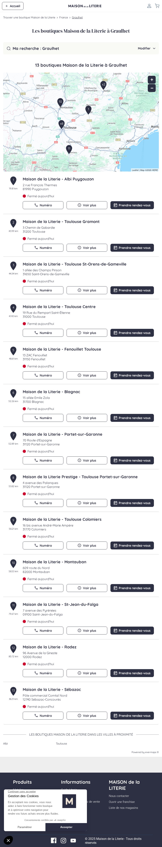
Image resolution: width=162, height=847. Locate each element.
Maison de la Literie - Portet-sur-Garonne (62, 434)
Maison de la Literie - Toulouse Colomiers (62, 519)
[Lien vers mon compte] (149, 6)
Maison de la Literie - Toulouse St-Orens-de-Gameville (74, 264)
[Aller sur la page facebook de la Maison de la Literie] (53, 842)
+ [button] (152, 79)
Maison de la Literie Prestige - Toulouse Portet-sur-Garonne (80, 476)
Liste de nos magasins (123, 808)
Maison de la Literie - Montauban (54, 561)
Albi (5, 743)
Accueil (15, 6)
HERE (155, 170)
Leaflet (135, 170)
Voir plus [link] (89, 205)
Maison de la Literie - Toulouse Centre (59, 306)
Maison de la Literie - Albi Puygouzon (58, 178)
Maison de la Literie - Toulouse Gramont (61, 221)
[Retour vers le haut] (147, 824)
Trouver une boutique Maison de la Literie (29, 17)
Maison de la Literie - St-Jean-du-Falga (60, 604)
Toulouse (61, 743)
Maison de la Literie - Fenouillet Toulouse (62, 349)
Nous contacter (119, 796)
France (63, 17)
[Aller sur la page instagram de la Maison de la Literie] (63, 842)
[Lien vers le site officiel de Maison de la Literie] (85, 6)
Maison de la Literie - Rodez (49, 646)
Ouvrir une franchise (122, 802)
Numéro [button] (46, 205)
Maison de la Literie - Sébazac (52, 689)
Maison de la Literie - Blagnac (51, 391)
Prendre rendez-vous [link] (135, 205)
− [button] (152, 88)
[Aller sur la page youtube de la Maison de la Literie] (73, 842)
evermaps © (152, 752)
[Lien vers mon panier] (157, 6)
